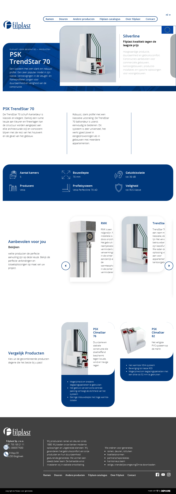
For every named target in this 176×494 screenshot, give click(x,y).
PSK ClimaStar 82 (158, 332)
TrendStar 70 (161, 223)
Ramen (50, 19)
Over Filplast (133, 19)
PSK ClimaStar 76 (99, 332)
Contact (150, 19)
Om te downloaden (145, 464)
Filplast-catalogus (110, 19)
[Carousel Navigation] (117, 266)
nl (167, 14)
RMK (104, 223)
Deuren (63, 19)
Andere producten (84, 19)
